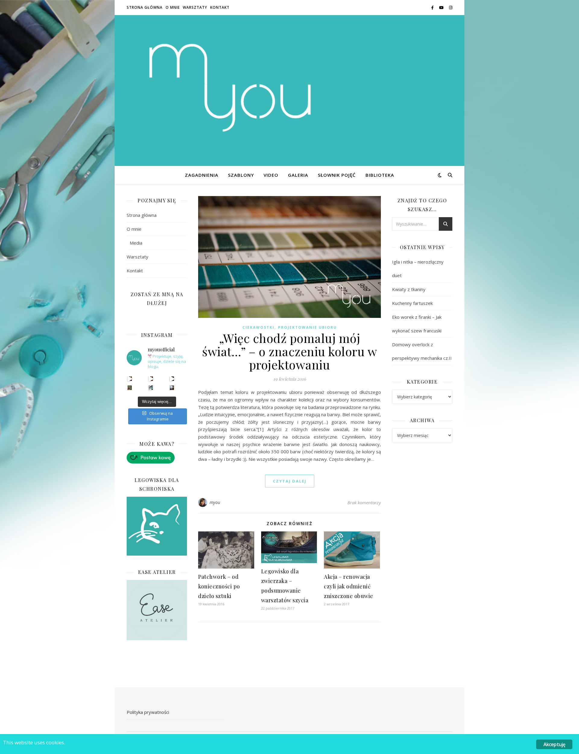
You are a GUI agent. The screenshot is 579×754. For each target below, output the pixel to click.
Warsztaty (195, 7)
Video (271, 175)
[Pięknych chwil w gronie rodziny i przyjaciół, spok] (130, 387)
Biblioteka (379, 175)
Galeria (298, 175)
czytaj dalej (289, 481)
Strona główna (145, 7)
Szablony (241, 175)
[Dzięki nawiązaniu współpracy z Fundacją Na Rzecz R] (151, 387)
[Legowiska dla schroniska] (157, 526)
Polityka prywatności (148, 712)
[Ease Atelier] (157, 458)
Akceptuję (554, 744)
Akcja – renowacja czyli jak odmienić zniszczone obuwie (348, 586)
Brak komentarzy (364, 502)
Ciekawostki (258, 327)
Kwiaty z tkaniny (409, 289)
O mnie (173, 7)
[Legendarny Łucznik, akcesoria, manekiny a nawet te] (151, 378)
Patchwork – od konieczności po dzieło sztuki (219, 586)
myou (215, 502)
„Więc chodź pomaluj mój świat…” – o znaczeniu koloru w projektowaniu (289, 351)
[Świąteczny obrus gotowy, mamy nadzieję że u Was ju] (172, 387)
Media (136, 243)
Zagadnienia (201, 175)
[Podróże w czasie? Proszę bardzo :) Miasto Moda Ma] (172, 378)
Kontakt (219, 7)
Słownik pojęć (337, 175)
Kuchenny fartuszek (412, 303)
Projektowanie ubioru (307, 327)
